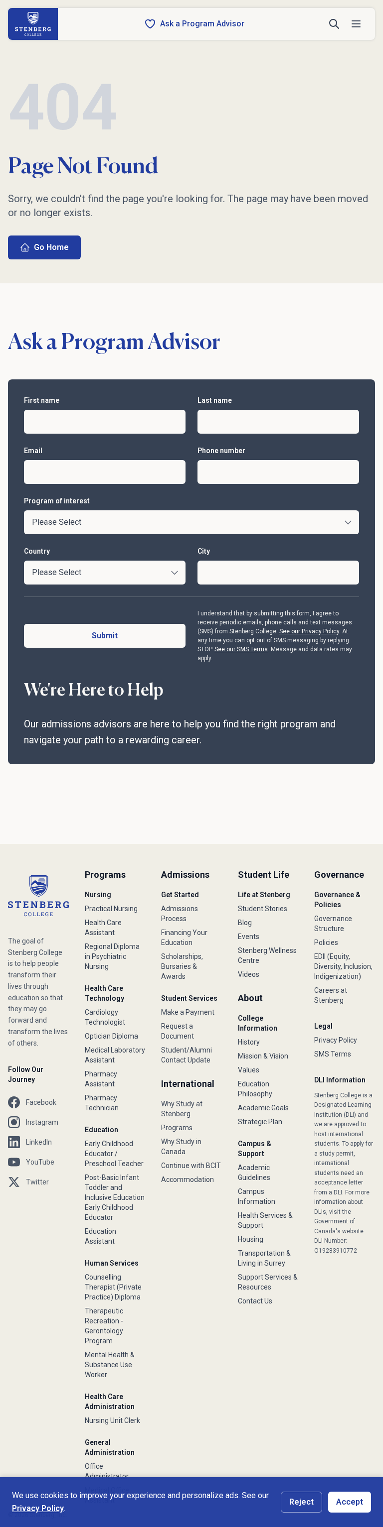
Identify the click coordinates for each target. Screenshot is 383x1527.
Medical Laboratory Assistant (115, 1055)
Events (248, 936)
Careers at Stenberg (330, 995)
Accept (349, 1502)
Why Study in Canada (181, 1147)
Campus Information (256, 1196)
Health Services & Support (265, 1220)
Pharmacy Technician (102, 1103)
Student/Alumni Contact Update (186, 1055)
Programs (176, 1128)
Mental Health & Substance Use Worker (110, 1365)
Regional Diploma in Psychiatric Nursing (112, 956)
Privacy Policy (335, 1040)
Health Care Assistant (103, 928)
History (249, 1042)
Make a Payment (187, 1012)
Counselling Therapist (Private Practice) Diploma (113, 1287)
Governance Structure (333, 924)
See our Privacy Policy (309, 631)
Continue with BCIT (191, 1166)
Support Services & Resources (268, 1282)
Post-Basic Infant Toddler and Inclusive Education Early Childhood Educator (115, 1197)
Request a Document (177, 1031)
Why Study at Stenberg (181, 1109)
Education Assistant (100, 1236)
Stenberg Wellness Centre (267, 955)
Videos (248, 974)
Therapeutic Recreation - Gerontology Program (104, 1326)
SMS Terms (332, 1054)
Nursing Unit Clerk (112, 1420)
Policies (326, 942)
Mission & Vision (263, 1056)
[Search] (334, 24)
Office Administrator (107, 1471)
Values (248, 1070)
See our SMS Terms (241, 649)
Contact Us (255, 1301)
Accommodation (187, 1179)
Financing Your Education (184, 937)
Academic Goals (263, 1108)
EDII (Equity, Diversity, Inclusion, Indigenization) (343, 966)
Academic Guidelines (254, 1172)
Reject (301, 1502)
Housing (250, 1239)
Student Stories (262, 909)
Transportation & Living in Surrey (264, 1258)
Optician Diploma (111, 1036)
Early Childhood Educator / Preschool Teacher (114, 1154)
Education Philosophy (255, 1089)
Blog (245, 923)
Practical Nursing (111, 909)
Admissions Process (179, 914)
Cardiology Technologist (105, 1017)
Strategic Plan (260, 1122)
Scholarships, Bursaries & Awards (182, 966)
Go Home (51, 247)
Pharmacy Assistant (101, 1079)
